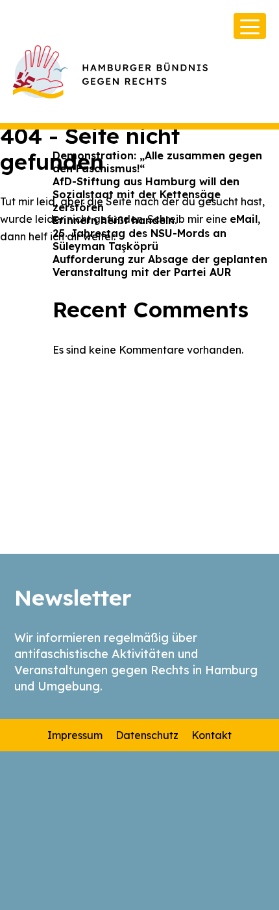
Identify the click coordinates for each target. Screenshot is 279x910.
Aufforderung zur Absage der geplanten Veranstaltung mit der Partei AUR (160, 266)
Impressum (75, 735)
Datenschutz (146, 735)
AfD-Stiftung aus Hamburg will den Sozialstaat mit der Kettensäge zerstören (146, 194)
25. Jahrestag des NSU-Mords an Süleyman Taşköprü (139, 240)
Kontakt (211, 735)
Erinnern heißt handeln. (115, 220)
